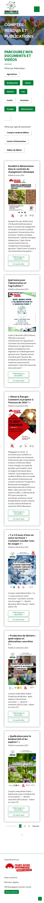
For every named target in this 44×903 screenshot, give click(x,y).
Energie (10, 109)
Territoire (24, 100)
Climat (28, 83)
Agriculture (12, 74)
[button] (37, 9)
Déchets (10, 91)
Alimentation (27, 109)
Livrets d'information (16, 141)
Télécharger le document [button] (18, 258)
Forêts (10, 100)
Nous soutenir (11, 892)
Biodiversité (12, 83)
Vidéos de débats (14, 150)
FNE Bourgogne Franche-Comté (17, 887)
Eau (23, 91)
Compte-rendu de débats (18, 132)
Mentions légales (11, 882)
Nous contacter (10, 877)
